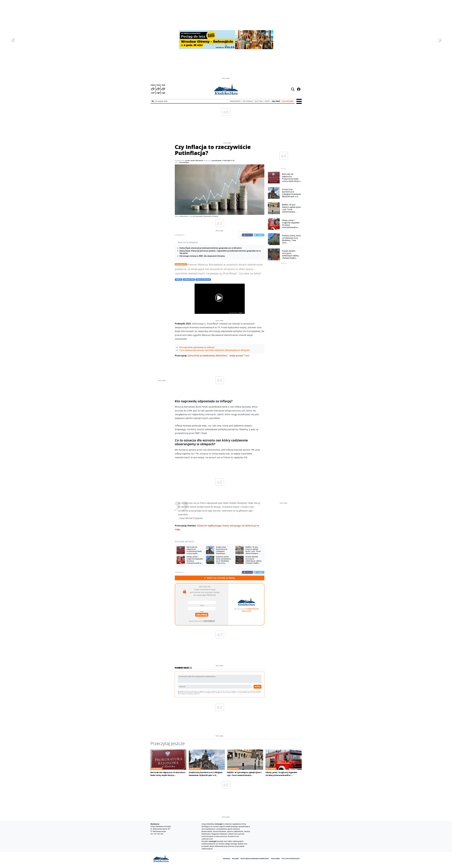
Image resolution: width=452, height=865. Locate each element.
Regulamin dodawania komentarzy (255, 859)
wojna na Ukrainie (203, 280)
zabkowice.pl (207, 839)
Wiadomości (180, 264)
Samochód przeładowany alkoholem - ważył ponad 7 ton (218, 355)
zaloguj (201, 614)
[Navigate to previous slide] (12, 39)
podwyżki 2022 (189, 280)
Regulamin (275, 859)
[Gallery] (226, 39)
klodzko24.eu (233, 836)
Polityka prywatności (291, 859)
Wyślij (257, 687)
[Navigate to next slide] (439, 39)
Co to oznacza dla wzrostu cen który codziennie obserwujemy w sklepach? (214, 350)
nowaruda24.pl (221, 836)
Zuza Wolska (184, 162)
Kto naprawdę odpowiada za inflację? (197, 347)
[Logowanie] (299, 89)
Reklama (235, 859)
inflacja (178, 280)
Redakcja (226, 859)
